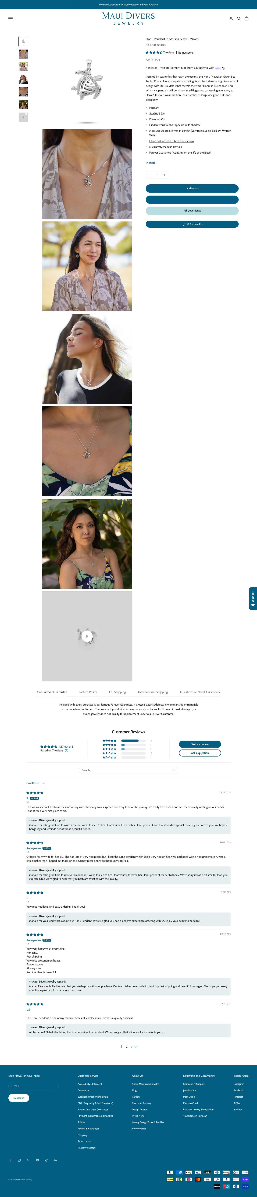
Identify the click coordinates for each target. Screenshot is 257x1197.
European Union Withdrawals (93, 1096)
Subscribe (18, 1097)
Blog (134, 1090)
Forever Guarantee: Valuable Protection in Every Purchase (128, 4)
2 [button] (126, 1046)
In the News (138, 1115)
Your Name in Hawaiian (195, 1115)
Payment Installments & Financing (95, 1115)
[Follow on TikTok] (46, 1160)
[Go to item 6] (23, 104)
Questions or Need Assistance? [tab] (200, 692)
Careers (136, 1096)
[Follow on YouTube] (37, 1160)
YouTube (238, 1109)
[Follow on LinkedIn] (55, 1160)
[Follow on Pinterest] (28, 1160)
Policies (81, 1122)
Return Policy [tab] (88, 692)
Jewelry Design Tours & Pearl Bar (148, 1122)
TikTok (237, 1103)
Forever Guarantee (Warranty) (93, 1109)
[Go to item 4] (23, 79)
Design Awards (139, 1109)
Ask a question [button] (200, 753)
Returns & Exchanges (88, 1128)
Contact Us (83, 1090)
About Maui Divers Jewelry (145, 1083)
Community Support (194, 1083)
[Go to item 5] (23, 92)
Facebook (239, 1090)
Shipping (82, 1135)
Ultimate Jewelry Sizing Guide (198, 1109)
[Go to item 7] (23, 117)
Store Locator (85, 1141)
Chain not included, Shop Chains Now (171, 141)
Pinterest (238, 1096)
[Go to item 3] (23, 67)
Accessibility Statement (90, 1083)
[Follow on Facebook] (10, 1160)
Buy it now (192, 199)
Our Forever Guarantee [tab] (52, 692)
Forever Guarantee (160, 152)
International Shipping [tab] (153, 692)
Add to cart (192, 188)
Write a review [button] (200, 744)
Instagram (239, 1083)
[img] (34, 793)
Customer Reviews (141, 1103)
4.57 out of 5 (66, 746)
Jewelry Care (189, 1090)
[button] (154, 52)
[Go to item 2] (23, 54)
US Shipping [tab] (117, 692)
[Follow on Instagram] (19, 1160)
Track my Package (86, 1147)
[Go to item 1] (23, 41)
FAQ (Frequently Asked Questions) (95, 1103)
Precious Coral (190, 1103)
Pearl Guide (189, 1096)
